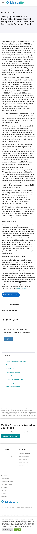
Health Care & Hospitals (13, 372)
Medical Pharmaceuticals (9, 310)
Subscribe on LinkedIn (10, 295)
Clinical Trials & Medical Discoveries (16, 361)
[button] (3, 2)
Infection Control (10, 375)
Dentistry (8, 365)
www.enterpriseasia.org (24, 251)
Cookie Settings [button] (7, 530)
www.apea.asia (22, 288)
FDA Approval (10, 368)
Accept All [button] (17, 530)
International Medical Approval (14, 379)
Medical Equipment (11, 383)
